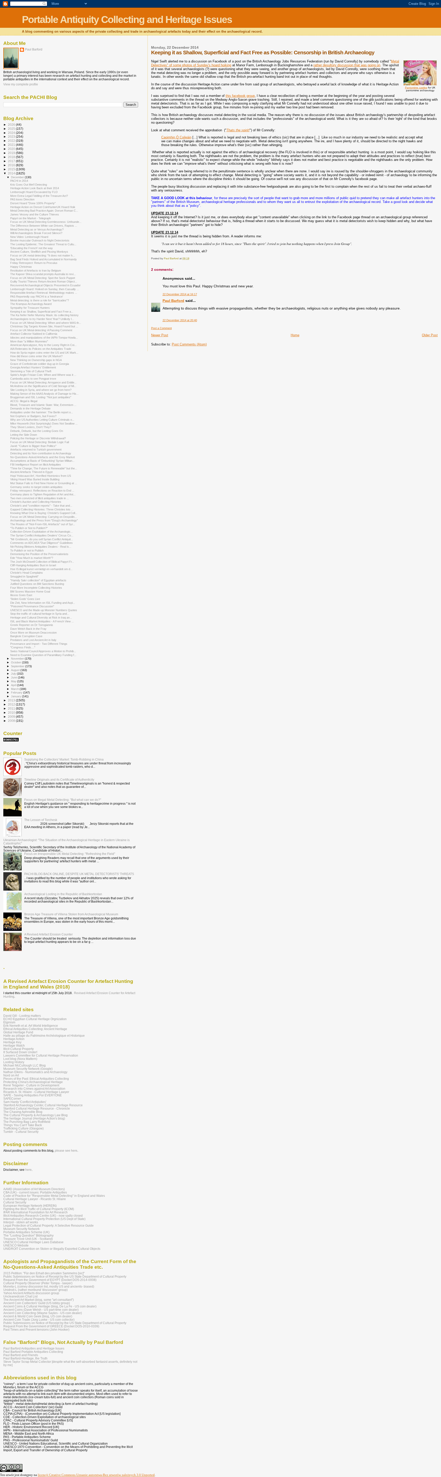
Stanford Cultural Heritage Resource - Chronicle (36, 1108)
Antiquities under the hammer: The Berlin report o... (41, 412)
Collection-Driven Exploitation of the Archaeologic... (41, 531)
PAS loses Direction (22, 199)
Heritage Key (12, 1042)
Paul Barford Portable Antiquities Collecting (33, 1351)
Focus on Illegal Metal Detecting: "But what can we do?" (62, 799)
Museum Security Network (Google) (28, 1068)
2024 (12, 132)
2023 (12, 136)
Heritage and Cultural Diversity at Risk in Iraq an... (41, 617)
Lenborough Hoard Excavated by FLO (34, 192)
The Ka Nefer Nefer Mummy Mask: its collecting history (44, 315)
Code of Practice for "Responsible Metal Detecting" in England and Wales (54, 1195)
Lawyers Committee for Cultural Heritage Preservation (40, 1055)
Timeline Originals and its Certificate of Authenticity (59, 779)
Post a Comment (161, 328)
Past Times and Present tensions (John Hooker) (36, 1329)
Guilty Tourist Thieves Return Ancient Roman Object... (43, 281)
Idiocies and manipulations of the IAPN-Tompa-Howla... (44, 337)
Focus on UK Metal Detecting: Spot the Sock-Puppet (42, 277)
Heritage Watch (14, 1045)
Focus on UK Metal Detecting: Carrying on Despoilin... (43, 516)
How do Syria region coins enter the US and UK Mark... (44, 352)
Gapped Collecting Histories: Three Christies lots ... (42, 509)
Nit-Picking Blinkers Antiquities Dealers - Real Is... (40, 546)
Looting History (13, 1062)
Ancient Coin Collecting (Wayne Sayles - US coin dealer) (42, 1313)
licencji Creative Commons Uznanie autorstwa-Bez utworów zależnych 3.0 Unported (96, 1475)
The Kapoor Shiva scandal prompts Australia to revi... (43, 274)
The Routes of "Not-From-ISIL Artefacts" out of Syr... (42, 524)
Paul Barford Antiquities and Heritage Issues (33, 1348)
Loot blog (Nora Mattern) (20, 1058)
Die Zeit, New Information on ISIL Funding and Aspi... (42, 602)
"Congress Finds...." (22, 647)
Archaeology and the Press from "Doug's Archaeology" (44, 520)
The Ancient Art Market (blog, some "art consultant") (38, 1299)
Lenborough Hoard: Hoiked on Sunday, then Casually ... (44, 289)
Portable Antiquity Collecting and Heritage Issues (127, 19)
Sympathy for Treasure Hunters (30, 307)
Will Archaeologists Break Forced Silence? (36, 233)
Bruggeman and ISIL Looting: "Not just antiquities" (40, 397)
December (18, 177)
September (18, 666)
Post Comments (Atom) (189, 344)
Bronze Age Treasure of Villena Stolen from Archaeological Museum (71, 914)
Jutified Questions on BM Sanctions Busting (37, 583)
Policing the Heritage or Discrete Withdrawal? (38, 438)
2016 (12, 165)
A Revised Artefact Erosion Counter (48, 934)
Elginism (9, 1022)
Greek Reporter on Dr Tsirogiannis (31, 624)
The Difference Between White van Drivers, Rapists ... (43, 225)
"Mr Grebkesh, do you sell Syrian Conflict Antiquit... (41, 539)
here (28, 1170)
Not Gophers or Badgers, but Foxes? (33, 416)
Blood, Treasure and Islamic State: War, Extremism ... (43, 404)
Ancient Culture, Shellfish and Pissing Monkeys (39, 251)
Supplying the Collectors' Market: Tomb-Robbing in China (64, 759)
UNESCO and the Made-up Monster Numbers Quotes (43, 610)
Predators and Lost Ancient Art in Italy (33, 639)
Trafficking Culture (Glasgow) (23, 1128)
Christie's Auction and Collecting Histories (35, 501)
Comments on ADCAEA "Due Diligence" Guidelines (41, 542)
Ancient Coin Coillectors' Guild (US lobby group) (36, 1303)
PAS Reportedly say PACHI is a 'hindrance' (36, 296)
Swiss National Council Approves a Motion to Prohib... (43, 651)
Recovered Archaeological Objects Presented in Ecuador (45, 285)
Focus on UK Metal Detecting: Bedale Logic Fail (39, 442)
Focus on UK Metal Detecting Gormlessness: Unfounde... (45, 221)
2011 (12, 708)
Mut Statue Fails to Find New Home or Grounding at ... (43, 483)
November (18, 658)
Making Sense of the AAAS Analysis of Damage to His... (44, 393)
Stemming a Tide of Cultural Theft (30, 371)
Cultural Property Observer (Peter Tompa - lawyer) (37, 1283)
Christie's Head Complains (26, 572)
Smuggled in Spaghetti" (24, 576)
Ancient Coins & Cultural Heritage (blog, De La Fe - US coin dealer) (49, 1306)
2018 (12, 157)
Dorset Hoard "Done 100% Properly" (33, 203)
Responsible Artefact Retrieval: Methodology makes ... (43, 292)
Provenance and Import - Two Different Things (38, 643)
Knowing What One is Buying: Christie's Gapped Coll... (43, 513)
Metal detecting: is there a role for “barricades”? (39, 300)
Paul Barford (173, 301)
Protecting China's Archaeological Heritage (33, 1082)
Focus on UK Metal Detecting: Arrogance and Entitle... (43, 382)
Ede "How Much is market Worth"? (31, 557)
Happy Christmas (21, 266)
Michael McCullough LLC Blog (24, 1065)
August (15, 670)
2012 (12, 704)
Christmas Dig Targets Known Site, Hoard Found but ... (44, 326)
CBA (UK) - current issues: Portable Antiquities (35, 1192)
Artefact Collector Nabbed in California (33, 333)
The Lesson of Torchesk (40, 819)
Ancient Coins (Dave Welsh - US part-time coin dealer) (41, 1309)
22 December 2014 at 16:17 (180, 294)
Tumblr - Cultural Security (21, 1131)
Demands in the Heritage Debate (30, 408)
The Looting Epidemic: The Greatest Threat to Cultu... (43, 244)
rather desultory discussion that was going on (346, 65)
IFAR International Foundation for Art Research (35, 1212)
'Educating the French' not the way (31, 248)
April (14, 685)
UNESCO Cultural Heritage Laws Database (33, 1242)
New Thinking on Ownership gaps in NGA (36, 360)
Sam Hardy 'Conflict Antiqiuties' (24, 1101)
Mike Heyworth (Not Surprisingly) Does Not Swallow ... (44, 423)
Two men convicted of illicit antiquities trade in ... (39, 498)
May (14, 681)
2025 (12, 128)
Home (295, 335)
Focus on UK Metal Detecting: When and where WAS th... (45, 322)
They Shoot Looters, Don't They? (30, 427)
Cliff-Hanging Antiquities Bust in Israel (33, 565)
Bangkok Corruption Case (26, 636)
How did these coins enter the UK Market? (36, 356)
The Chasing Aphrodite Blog (22, 1111)
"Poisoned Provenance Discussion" (32, 606)
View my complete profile (20, 84)
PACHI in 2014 (19, 180)
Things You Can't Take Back (22, 1125)
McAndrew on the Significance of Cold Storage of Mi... (43, 386)
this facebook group (240, 96)
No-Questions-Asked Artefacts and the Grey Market (42, 457)
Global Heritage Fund (18, 1032)
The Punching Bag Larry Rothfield (26, 1121)
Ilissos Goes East (21, 595)
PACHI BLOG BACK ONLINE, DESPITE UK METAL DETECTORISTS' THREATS (79, 874)
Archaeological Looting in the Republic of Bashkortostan (63, 894)
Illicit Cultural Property (18, 1048)
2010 (12, 712)
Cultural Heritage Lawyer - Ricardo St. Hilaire (34, 1199)
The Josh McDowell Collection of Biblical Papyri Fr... (42, 561)
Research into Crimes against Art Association (34, 1088)
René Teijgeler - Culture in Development (31, 1085)
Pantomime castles (416, 87)
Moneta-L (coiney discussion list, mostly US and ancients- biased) (48, 1286)
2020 (12, 148)
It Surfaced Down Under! (20, 1052)
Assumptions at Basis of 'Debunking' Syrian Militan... (42, 460)
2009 (12, 716)
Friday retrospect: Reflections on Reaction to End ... (42, 490)
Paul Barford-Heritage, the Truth (25, 1358)
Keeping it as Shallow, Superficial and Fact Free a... (41, 311)
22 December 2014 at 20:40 (180, 320)
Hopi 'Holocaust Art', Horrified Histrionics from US (40, 475)
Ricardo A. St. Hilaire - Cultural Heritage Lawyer (36, 1092)
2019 (12, 153)
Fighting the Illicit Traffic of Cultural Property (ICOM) (38, 1209)
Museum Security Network (21, 1228)
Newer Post (159, 335)
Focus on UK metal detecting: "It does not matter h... (42, 255)
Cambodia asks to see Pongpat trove (33, 378)
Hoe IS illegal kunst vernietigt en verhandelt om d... (41, 569)
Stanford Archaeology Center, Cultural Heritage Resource (43, 1105)
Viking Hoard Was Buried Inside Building (34, 479)
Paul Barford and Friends (20, 1355)
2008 (12, 720)
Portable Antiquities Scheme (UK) (26, 1232)
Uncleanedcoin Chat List (20, 1296)
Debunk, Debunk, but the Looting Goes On (36, 430)
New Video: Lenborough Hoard (29, 236)
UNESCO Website (16, 1245)
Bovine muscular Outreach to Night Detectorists (39, 240)
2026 (12, 124)
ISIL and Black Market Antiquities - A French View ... (42, 621)
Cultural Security (14, 1202)
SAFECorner (12, 1098)
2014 (12, 173)
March (15, 688)
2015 (12, 169)
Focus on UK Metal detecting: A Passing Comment (41, 330)
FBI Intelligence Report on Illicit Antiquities (35, 464)
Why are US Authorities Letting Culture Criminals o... (42, 419)
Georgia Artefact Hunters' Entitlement (33, 367)
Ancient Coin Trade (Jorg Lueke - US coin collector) (39, 1319)
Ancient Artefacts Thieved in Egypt (31, 471)
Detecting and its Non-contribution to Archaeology (40, 453)
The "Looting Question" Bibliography (28, 1235)
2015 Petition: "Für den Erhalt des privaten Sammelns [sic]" (43, 1273)
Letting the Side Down (23, 434)
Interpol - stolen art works (20, 1222)
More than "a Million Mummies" (29, 341)
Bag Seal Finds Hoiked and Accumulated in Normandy (43, 259)
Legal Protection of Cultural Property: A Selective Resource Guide (48, 1225)
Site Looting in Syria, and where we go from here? (40, 389)
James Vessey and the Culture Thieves (34, 214)
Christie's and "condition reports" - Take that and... (41, 505)
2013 (12, 700)
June (14, 677)
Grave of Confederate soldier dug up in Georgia (39, 363)
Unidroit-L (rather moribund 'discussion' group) (35, 1289)
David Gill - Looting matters (22, 1015)
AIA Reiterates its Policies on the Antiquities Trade (40, 348)
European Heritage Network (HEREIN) (30, 1205)
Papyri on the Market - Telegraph (30, 218)
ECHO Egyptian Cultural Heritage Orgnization (35, 1019)
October (16, 662)
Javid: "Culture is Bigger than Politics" (33, 445)
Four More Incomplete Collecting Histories (36, 587)
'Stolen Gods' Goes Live (25, 598)
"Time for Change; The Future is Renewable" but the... (43, 468)
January (16, 696)
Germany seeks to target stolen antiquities (36, 487)
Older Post (430, 335)
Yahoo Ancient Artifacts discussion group (31, 1293)
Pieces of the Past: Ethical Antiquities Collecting (36, 1078)
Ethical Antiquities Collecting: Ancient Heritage (35, 1029)
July (14, 673)
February (17, 692)
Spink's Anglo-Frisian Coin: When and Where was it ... (43, 374)
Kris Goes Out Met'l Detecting (28, 184)
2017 (12, 161)
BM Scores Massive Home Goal (30, 591)
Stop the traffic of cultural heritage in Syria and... (39, 613)
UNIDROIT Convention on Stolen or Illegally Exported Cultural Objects (51, 1248)
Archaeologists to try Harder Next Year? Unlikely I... (42, 318)
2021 (12, 144)
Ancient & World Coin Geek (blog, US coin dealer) (37, 1316)
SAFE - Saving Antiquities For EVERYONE (32, 1095)
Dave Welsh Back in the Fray (28, 628)
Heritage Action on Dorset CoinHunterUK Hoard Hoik (42, 207)
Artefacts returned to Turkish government (36, 449)
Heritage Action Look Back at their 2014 (34, 188)
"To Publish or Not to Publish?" (29, 528)
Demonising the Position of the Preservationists (39, 554)
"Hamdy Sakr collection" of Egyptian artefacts (38, 580)
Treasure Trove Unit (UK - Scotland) (28, 1238)
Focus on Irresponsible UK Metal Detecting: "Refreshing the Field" (69, 853)
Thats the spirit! (238, 130)
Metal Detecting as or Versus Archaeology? (37, 229)
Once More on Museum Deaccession (33, 632)
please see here (66, 1150)
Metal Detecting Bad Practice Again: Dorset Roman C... (44, 210)
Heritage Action (13, 1039)
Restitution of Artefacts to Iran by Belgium (35, 270)
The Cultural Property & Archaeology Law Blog (35, 1115)
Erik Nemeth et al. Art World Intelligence (30, 1025)
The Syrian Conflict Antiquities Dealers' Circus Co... (41, 535)
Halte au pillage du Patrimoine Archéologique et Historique (44, 1035)
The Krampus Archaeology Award (31, 303)
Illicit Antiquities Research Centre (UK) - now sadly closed (43, 1215)
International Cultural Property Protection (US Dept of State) (44, 1219)
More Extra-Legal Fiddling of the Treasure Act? (39, 195)
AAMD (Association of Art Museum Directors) (34, 1189)
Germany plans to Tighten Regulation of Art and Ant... (43, 494)
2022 (12, 140)
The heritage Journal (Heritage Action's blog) (34, 1118)
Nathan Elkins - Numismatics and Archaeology (35, 1072)
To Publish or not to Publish (27, 550)
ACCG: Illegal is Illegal (23, 401)
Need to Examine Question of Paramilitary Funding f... (43, 655)
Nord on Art (11, 1075)
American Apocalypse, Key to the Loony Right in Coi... (43, 344)
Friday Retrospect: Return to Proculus (33, 262)
